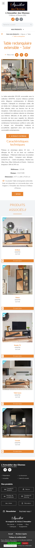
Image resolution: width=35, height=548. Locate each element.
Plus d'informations (10, 545)
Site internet (10, 524)
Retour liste (10, 54)
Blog (27, 524)
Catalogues (13, 526)
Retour (18, 194)
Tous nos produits (12, 34)
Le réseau (20, 524)
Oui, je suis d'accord (14, 543)
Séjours (23, 34)
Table (29, 34)
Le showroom (23, 475)
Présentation (6, 475)
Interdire (25, 543)
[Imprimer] (17, 55)
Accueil (10, 534)
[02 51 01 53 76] (13, 19)
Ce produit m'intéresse (18, 136)
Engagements (23, 526)
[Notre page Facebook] (17, 19)
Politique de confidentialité (17, 537)
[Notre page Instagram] (21, 19)
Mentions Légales (21, 534)
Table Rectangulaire (19, 36)
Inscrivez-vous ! (25, 511)
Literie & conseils (24, 478)
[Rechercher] (31, 25)
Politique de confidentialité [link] (25, 545)
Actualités (6, 478)
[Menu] (3, 3)
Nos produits (16, 29)
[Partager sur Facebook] (21, 55)
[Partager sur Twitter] (26, 55)
